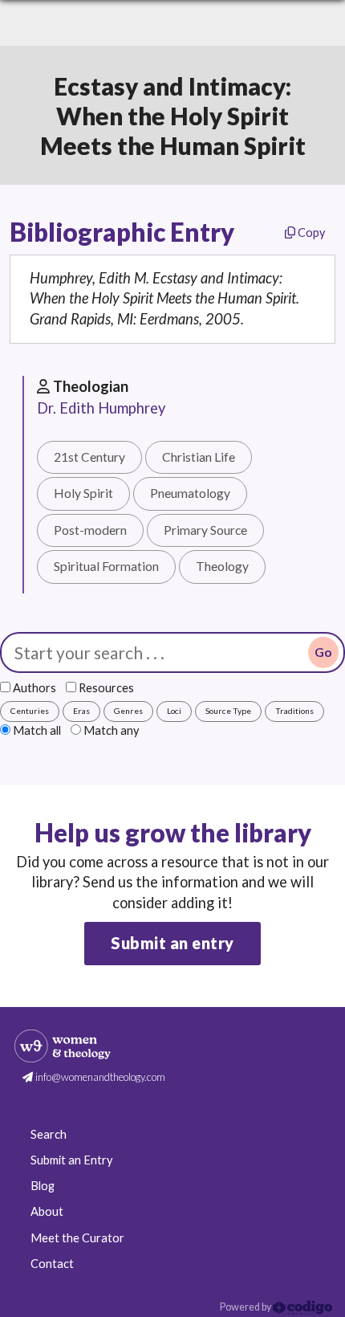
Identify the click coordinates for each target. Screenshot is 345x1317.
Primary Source (205, 530)
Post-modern (90, 530)
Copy (310, 232)
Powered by (246, 1307)
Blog (42, 1186)
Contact (52, 1263)
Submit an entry (172, 942)
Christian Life (198, 457)
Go (323, 652)
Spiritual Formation (106, 566)
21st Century (89, 457)
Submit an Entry (71, 1160)
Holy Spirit (83, 493)
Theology (222, 566)
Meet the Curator (77, 1238)
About (46, 1211)
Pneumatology (190, 493)
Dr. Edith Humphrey (101, 408)
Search (48, 1134)
